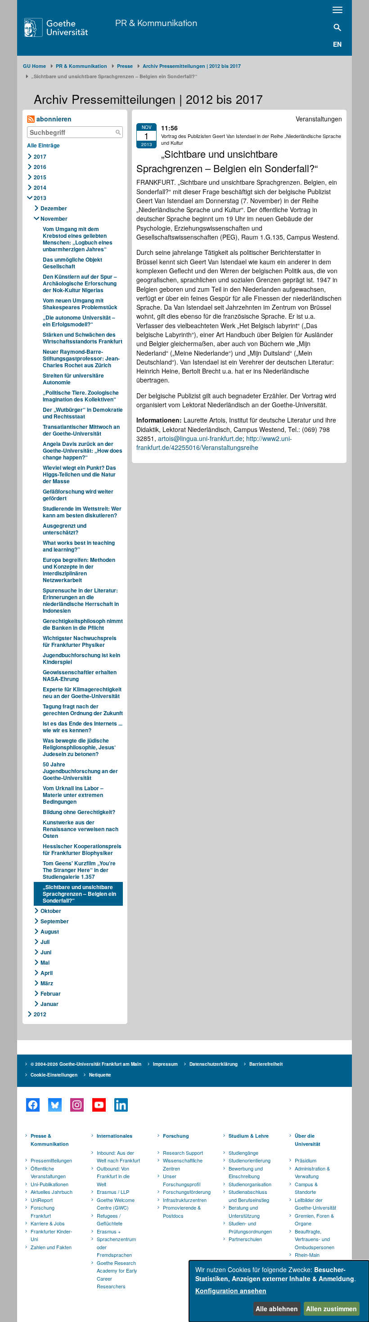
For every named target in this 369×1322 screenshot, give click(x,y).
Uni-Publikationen (49, 1184)
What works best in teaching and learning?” (79, 546)
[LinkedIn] (121, 1104)
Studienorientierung (249, 1160)
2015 (40, 177)
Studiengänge (243, 1152)
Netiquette (100, 1075)
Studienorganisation (250, 1184)
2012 (40, 1014)
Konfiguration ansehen (230, 1290)
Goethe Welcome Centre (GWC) (116, 1203)
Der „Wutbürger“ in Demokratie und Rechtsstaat (83, 412)
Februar (50, 993)
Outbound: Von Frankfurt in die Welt (113, 1176)
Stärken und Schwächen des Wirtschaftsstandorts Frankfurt (82, 337)
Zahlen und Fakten (51, 1247)
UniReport (42, 1199)
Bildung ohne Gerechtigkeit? (79, 812)
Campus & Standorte (306, 1188)
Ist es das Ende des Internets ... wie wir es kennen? (82, 726)
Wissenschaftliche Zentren (182, 1164)
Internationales (114, 1135)
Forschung (176, 1135)
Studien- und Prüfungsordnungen (250, 1227)
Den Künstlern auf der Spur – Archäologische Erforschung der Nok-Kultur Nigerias (80, 283)
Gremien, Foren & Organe (314, 1219)
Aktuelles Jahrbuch (51, 1191)
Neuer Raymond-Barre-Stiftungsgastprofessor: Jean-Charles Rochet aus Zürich (81, 358)
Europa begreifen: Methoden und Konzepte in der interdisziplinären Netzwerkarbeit (79, 570)
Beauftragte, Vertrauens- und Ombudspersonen (314, 1239)
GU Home (34, 65)
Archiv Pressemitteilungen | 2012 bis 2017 (192, 65)
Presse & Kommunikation (50, 1139)
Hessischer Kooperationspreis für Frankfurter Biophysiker (82, 849)
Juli (45, 942)
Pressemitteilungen (51, 1160)
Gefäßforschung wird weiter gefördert (78, 494)
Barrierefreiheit (266, 1064)
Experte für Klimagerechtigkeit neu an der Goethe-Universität (82, 692)
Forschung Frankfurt (42, 1211)
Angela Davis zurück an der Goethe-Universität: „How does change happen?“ (82, 450)
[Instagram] (77, 1104)
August (49, 931)
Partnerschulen (245, 1238)
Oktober (50, 911)
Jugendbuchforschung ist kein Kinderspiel (81, 658)
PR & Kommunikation (156, 22)
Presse (125, 65)
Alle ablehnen (277, 1308)
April (46, 973)
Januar (49, 1004)
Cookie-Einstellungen (54, 1075)
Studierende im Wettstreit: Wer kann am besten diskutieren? (82, 511)
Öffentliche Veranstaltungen (48, 1172)
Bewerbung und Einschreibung (246, 1172)
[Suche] (117, 132)
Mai (45, 962)
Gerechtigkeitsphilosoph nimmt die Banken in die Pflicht (83, 624)
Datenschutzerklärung (213, 1064)
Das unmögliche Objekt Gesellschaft (72, 262)
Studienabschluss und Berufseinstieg (249, 1195)
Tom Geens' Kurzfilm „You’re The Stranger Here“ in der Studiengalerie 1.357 (79, 870)
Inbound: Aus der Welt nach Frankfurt (118, 1156)
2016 (40, 167)
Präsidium (305, 1160)
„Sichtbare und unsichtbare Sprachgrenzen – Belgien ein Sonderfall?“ (79, 893)
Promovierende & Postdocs (182, 1211)
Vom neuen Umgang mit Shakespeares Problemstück (80, 303)
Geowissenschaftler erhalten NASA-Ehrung (80, 675)
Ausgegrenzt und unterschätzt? (64, 528)
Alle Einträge (43, 145)
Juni (45, 952)
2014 (40, 187)
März (46, 983)
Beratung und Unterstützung (244, 1211)
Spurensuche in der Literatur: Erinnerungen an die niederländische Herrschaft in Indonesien (81, 600)
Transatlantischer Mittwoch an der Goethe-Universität (81, 430)
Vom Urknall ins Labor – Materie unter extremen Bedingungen (73, 795)
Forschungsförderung (185, 1191)
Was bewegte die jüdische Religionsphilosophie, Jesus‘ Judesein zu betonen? (79, 747)
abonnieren (53, 118)
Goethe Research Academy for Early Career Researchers (117, 1274)
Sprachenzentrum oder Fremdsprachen (116, 1246)
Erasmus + (109, 1231)
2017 (40, 156)
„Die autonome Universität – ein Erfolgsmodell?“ (79, 320)
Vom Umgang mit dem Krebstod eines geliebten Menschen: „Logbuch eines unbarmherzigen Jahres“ (77, 239)
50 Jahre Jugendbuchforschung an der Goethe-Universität (80, 771)
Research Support (183, 1152)
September (54, 921)
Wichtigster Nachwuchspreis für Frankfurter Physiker (80, 641)
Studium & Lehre (249, 1135)
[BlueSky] (55, 1104)
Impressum (165, 1064)
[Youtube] (99, 1104)
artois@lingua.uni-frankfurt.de (200, 438)
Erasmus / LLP (113, 1191)
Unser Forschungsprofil (181, 1180)
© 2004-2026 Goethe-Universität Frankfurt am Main (86, 1064)
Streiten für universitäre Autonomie (73, 378)
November (54, 218)
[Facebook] (32, 1104)
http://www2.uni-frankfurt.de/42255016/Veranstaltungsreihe (214, 443)
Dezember (53, 208)
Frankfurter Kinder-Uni (51, 1235)
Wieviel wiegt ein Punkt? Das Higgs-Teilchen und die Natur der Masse (79, 474)
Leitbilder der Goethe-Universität (315, 1203)
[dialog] (279, 1291)
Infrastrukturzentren (185, 1199)
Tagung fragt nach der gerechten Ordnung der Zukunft (83, 709)
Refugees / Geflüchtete (109, 1219)
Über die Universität (307, 1139)
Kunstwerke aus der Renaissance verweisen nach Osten (80, 829)
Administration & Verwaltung (312, 1172)
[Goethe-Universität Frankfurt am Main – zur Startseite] (67, 27)
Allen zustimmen (331, 1308)
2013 (40, 198)
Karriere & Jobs (48, 1223)
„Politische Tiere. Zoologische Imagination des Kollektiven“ (81, 395)
